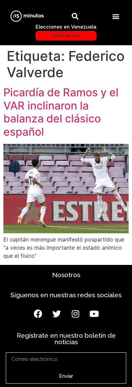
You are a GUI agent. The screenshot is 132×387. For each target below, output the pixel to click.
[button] (116, 16)
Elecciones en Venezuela (66, 31)
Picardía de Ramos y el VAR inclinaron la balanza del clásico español (60, 112)
